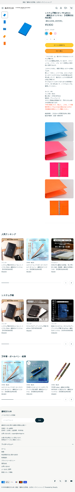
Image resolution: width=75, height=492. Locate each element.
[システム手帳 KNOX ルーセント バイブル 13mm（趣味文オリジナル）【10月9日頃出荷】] (12, 249)
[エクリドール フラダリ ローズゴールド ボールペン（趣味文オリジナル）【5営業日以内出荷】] (37, 249)
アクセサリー (54, 262)
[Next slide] (71, 283)
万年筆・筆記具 (30, 262)
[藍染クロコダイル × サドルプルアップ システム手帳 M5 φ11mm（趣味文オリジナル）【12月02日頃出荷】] (62, 311)
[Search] (56, 8)
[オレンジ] (50, 33)
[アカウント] (61, 8)
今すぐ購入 (59, 51)
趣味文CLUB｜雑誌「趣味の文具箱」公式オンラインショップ (25, 487)
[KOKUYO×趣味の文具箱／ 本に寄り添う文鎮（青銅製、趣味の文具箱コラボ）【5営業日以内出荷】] (62, 249)
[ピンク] (55, 33)
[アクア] (46, 33)
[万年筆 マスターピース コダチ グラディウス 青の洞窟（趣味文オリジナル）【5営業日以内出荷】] (37, 372)
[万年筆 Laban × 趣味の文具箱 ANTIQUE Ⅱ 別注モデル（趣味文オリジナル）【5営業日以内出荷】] (62, 372)
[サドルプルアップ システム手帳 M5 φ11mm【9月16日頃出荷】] (37, 311)
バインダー (4, 262)
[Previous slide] (66, 283)
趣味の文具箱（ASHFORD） (54, 21)
